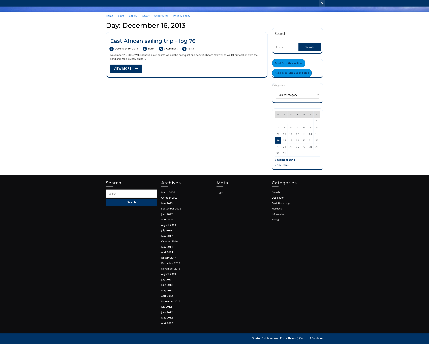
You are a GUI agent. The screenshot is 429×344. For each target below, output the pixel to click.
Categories (278, 85)
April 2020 (167, 219)
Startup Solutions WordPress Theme (274, 338)
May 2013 (167, 290)
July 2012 (166, 306)
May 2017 (167, 235)
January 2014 (168, 257)
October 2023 (169, 197)
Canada (276, 192)
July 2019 (166, 230)
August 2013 (168, 274)
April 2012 (167, 323)
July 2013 (166, 279)
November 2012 (170, 301)
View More (128, 69)
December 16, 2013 (127, 48)
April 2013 (167, 295)
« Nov (278, 165)
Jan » (286, 165)
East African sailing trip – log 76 (152, 41)
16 (278, 140)
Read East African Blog (289, 63)
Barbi (151, 48)
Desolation (278, 197)
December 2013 (170, 263)
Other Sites (161, 15)
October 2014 (169, 241)
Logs (121, 15)
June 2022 (167, 214)
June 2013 (167, 284)
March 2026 (168, 192)
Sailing (275, 219)
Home (109, 15)
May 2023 (167, 203)
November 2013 (170, 268)
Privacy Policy (181, 15)
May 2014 (167, 246)
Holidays (277, 208)
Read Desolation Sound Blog (292, 72)
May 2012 (167, 317)
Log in (220, 192)
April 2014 (167, 252)
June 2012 (167, 312)
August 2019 (168, 225)
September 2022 (171, 208)
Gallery (133, 15)
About (146, 15)
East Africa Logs (281, 203)
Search (280, 33)
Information (278, 214)
